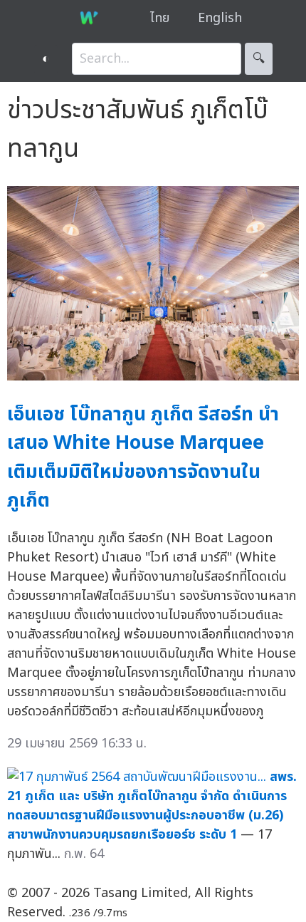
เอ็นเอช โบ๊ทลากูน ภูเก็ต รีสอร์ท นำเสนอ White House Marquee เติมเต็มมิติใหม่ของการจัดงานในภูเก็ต (143, 458)
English (220, 18)
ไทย (159, 18)
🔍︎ (259, 58)
